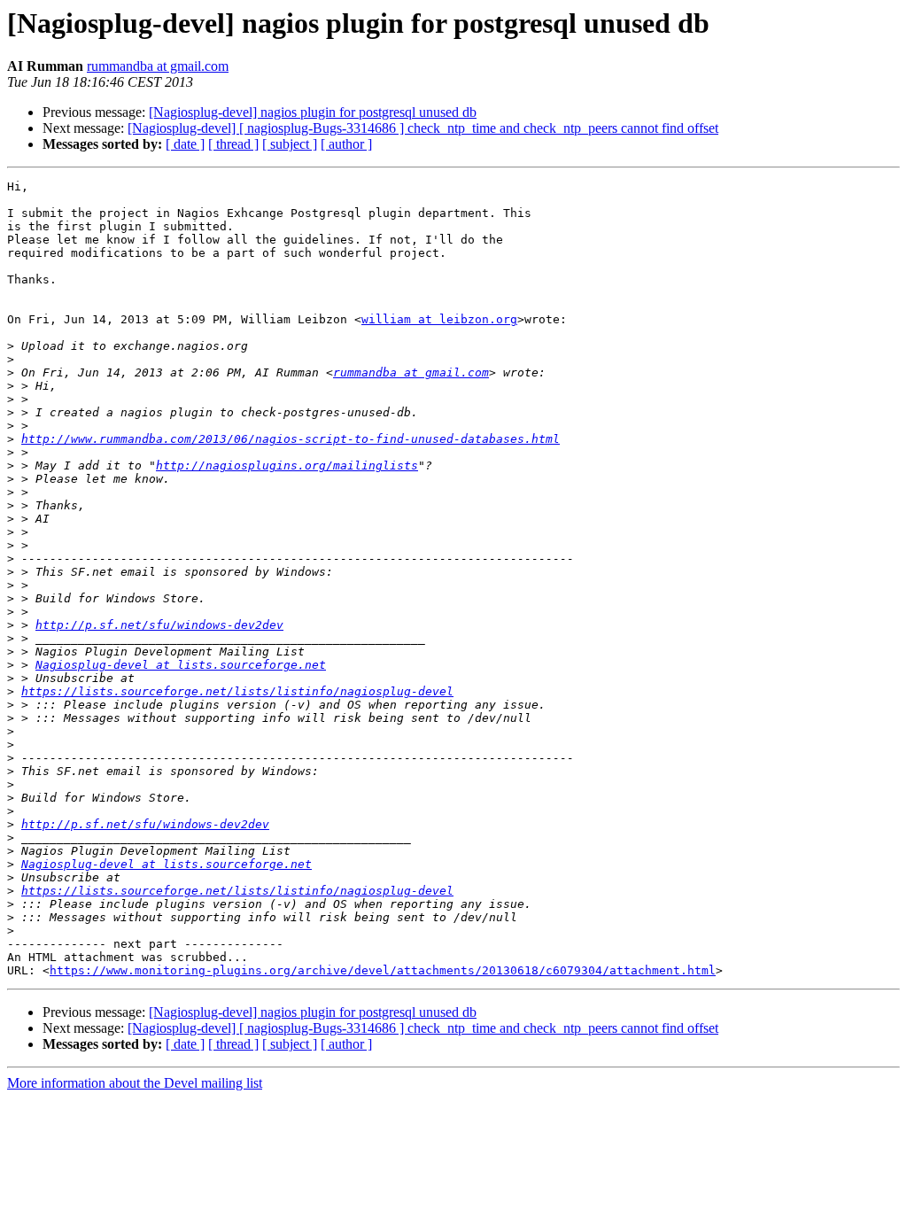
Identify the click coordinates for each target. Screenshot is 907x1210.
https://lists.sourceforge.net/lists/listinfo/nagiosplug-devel (237, 691)
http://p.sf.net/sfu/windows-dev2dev (159, 625)
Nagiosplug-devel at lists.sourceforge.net (180, 664)
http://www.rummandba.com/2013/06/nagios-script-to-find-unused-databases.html (290, 439)
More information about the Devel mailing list (134, 1082)
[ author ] (346, 143)
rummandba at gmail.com (158, 66)
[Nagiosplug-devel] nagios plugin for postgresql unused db (313, 112)
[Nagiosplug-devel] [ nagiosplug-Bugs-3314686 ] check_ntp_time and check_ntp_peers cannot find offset (423, 128)
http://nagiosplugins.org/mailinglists (287, 465)
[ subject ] (289, 143)
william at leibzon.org (439, 319)
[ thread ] (233, 143)
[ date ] (185, 143)
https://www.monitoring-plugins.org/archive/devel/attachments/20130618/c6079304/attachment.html (383, 970)
